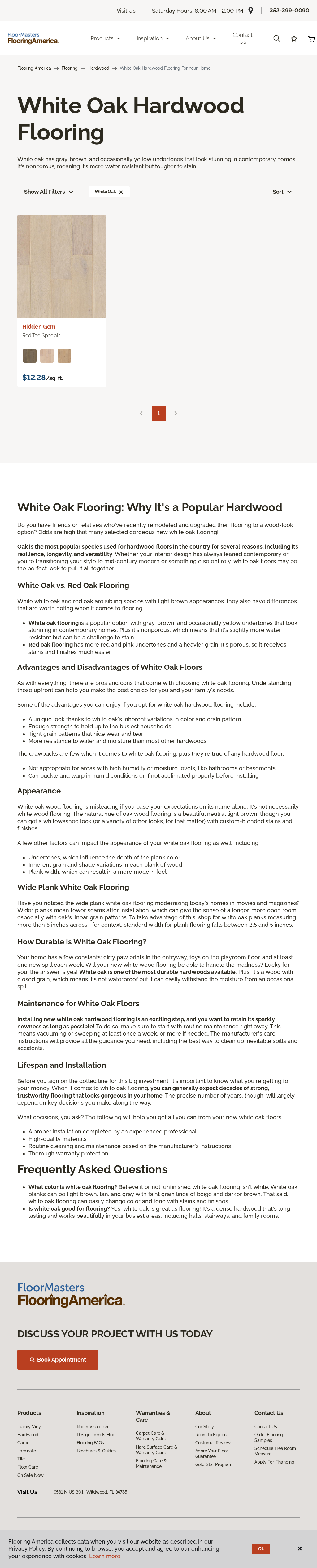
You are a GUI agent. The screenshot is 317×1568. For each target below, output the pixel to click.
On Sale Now (30, 1475)
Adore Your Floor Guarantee (211, 1453)
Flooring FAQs (90, 1442)
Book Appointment (61, 1359)
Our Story (204, 1426)
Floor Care (27, 1466)
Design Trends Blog (96, 1434)
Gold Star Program (214, 1464)
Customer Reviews (214, 1442)
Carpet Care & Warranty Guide (151, 1436)
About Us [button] (198, 38)
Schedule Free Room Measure (275, 1451)
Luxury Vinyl (29, 1426)
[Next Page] (175, 413)
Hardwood (98, 68)
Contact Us (243, 38)
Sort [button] (278, 191)
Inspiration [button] (150, 38)
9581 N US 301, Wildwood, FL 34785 (90, 1492)
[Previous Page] (141, 413)
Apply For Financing (274, 1462)
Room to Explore (211, 1434)
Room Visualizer (93, 1426)
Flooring (70, 68)
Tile (20, 1458)
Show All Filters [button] (44, 191)
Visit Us (126, 10)
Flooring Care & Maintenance (151, 1463)
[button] (277, 38)
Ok (261, 1548)
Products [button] (102, 38)
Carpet (24, 1442)
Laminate (26, 1450)
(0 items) (311, 38)
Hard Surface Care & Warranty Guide (156, 1450)
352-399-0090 (290, 10)
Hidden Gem (38, 326)
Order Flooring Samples (268, 1437)
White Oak (105, 191)
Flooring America (34, 68)
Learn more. (105, 1556)
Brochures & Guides (96, 1450)
